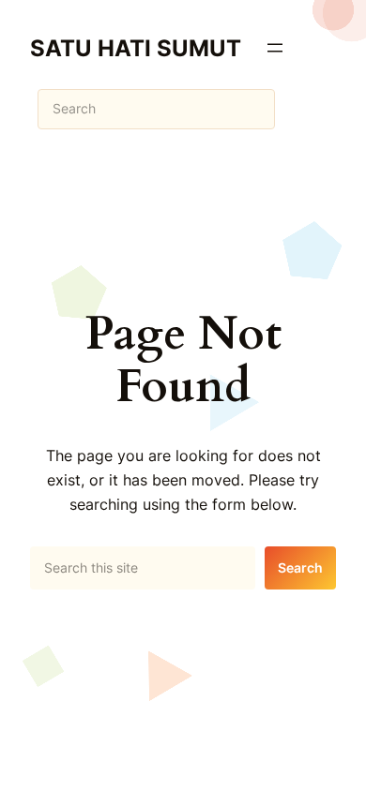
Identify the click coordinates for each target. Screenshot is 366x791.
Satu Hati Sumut (135, 48)
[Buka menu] (275, 48)
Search (300, 567)
